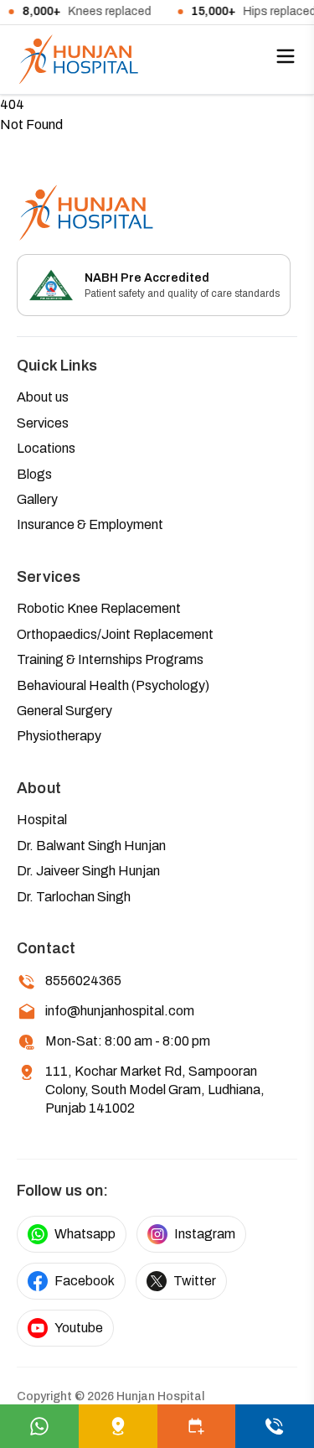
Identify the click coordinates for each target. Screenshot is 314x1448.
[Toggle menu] (285, 56)
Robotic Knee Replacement (99, 608)
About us (43, 397)
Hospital (42, 819)
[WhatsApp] (39, 1426)
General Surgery (64, 710)
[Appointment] (196, 1426)
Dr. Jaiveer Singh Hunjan (88, 871)
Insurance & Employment (90, 524)
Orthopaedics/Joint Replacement (115, 634)
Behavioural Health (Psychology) (113, 685)
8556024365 (83, 980)
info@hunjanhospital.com (119, 1011)
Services (43, 423)
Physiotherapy (59, 736)
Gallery (37, 499)
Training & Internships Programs (110, 659)
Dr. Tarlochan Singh (74, 897)
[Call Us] (274, 1426)
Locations (46, 448)
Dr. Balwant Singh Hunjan (91, 845)
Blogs (34, 474)
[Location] (118, 1426)
